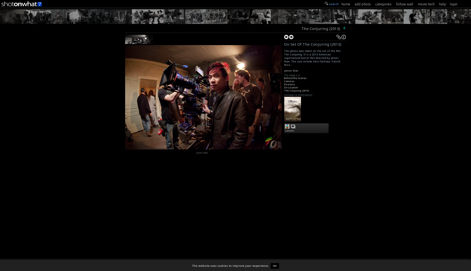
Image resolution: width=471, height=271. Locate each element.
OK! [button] (275, 266)
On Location (291, 87)
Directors (289, 84)
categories (383, 4)
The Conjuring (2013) (321, 28)
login (454, 4)
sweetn (289, 130)
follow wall (404, 4)
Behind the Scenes (295, 78)
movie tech (426, 4)
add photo (363, 4)
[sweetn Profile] (287, 128)
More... (288, 64)
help (442, 4)
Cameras (289, 81)
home (345, 4)
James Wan (291, 70)
